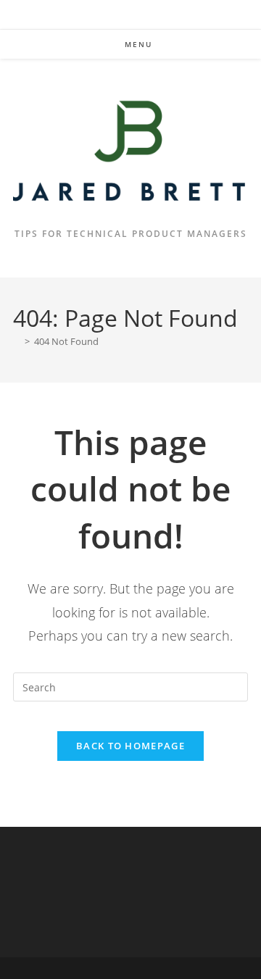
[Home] (16, 341)
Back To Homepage (130, 745)
